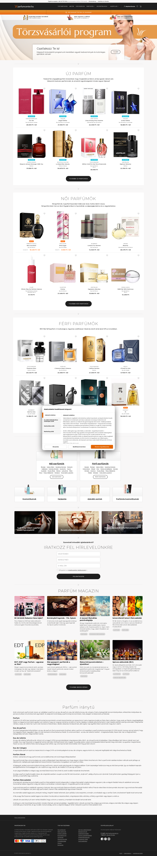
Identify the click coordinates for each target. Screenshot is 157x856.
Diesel (93, 469)
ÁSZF (120, 853)
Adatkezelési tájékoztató (77, 570)
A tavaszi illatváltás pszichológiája (88, 619)
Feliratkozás (78, 576)
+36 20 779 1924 (110, 835)
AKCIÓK (71, 6)
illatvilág (116, 630)
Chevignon (86, 469)
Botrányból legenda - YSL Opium (61, 618)
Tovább (115, 52)
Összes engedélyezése (102, 446)
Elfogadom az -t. (73, 570)
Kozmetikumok (29, 499)
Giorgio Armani (54, 469)
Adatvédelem (127, 853)
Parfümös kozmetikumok (127, 499)
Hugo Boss (51, 471)
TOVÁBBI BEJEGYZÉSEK (79, 687)
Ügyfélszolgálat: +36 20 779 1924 (57, 1)
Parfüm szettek (62, 833)
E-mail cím (62, 566)
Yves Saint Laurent (67, 473)
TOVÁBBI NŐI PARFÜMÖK (78, 304)
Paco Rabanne (48, 473)
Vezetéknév (63, 554)
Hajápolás (62, 499)
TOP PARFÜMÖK (63, 6)
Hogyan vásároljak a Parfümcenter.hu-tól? (121, 529)
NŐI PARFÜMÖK (56, 477)
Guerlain (43, 471)
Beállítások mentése (79, 446)
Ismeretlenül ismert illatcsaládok (127, 618)
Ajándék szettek (95, 499)
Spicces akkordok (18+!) (123, 662)
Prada (90, 473)
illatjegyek (116, 674)
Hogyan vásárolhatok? (84, 829)
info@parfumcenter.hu (111, 833)
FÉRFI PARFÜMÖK (100, 477)
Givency (93, 471)
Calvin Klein (50, 467)
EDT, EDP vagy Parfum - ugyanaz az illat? (29, 663)
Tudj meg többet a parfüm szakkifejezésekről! (29, 529)
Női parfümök (56, 463)
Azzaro (86, 467)
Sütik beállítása (82, 841)
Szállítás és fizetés (103, 1)
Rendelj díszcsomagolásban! (73, 530)
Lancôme (65, 471)
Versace (57, 473)
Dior (97, 469)
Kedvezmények (82, 831)
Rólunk (60, 843)
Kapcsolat (60, 845)
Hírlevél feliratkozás (83, 837)
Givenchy (63, 469)
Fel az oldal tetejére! (19, 817)
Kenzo (58, 471)
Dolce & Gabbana (106, 469)
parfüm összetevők (119, 677)
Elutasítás (56, 446)
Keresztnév (63, 560)
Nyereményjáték (83, 839)
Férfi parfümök (100, 463)
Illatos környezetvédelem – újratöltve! (92, 663)
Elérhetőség (92, 1)
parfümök (84, 634)
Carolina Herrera (61, 467)
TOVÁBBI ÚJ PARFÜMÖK (78, 179)
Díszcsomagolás (62, 839)
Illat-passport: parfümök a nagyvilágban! (58, 663)
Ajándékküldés (62, 841)
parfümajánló (52, 674)
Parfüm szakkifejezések (85, 835)
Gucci (69, 469)
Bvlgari (43, 467)
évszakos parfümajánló (97, 634)
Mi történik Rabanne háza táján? (28, 618)
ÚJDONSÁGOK (80, 6)
